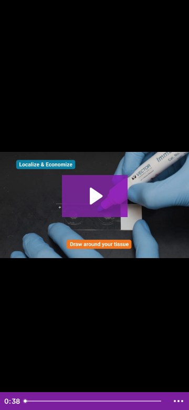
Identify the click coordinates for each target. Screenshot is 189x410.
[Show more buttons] (178, 401)
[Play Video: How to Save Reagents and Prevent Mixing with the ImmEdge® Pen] (95, 196)
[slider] (94, 401)
